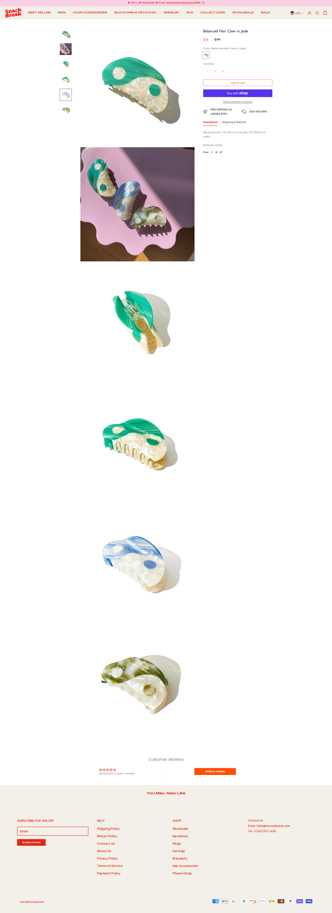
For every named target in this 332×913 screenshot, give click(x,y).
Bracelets (180, 858)
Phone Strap (182, 873)
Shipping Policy (108, 829)
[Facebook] (212, 152)
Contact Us (106, 843)
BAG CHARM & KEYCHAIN (135, 13)
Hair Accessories (185, 866)
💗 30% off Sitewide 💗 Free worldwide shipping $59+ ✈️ (166, 3)
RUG (189, 13)
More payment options (237, 101)
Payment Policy (109, 873)
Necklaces (180, 836)
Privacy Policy (107, 858)
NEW (62, 13)
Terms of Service (110, 866)
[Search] (317, 13)
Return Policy (107, 836)
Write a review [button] (215, 771)
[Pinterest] (221, 152)
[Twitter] (216, 152)
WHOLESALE (243, 13)
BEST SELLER (39, 13)
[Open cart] (325, 13)
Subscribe (31, 843)
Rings (177, 843)
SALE (265, 13)
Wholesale (180, 829)
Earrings (179, 851)
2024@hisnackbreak (32, 901)
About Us (104, 851)
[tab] (210, 123)
